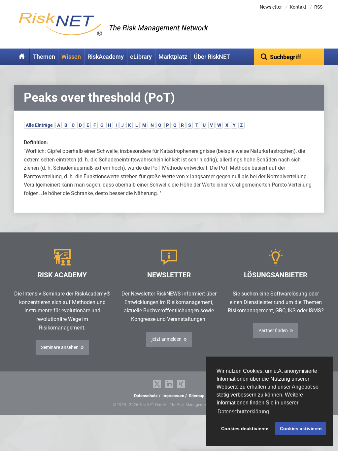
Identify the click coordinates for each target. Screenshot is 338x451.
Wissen (71, 56)
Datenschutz (146, 395)
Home (22, 57)
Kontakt (298, 7)
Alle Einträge (39, 125)
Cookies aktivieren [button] (301, 428)
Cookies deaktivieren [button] (245, 428)
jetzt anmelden (167, 339)
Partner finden (273, 330)
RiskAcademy (105, 56)
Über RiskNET (212, 56)
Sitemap (196, 395)
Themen (44, 56)
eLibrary (141, 56)
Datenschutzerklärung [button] (243, 411)
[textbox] (289, 56)
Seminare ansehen (60, 347)
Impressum (173, 395)
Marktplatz (172, 56)
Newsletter (271, 7)
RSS (318, 7)
